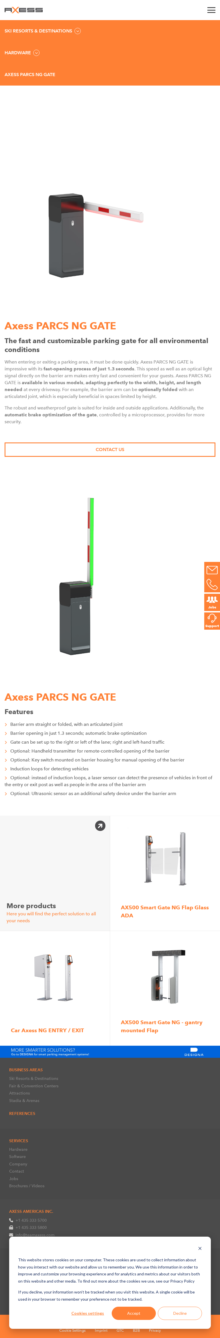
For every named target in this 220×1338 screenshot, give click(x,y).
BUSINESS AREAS (26, 1069)
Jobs (13, 1178)
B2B (136, 1330)
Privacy (155, 1330)
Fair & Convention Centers (33, 1085)
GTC (120, 1330)
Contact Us (110, 449)
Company (18, 1164)
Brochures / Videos (26, 1185)
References (22, 1113)
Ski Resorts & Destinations (33, 1078)
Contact (16, 1171)
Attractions (19, 1093)
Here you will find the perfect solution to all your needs (51, 912)
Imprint (101, 1330)
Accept (133, 1313)
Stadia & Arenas (24, 1100)
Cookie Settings (72, 1330)
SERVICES (18, 1140)
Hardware (18, 1149)
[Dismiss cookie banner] (200, 1249)
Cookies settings (87, 1313)
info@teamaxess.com (34, 1235)
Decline (180, 1313)
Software (17, 1156)
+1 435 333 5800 (31, 1227)
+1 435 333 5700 (31, 1220)
